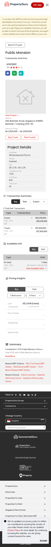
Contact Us (10, 406)
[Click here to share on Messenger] (7, 73)
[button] (25, 280)
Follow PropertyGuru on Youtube (24, 394)
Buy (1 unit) (13, 137)
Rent (25, 202)
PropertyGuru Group (14, 400)
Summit (25, 458)
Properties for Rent (13, 504)
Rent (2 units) (30, 137)
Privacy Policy (14, 530)
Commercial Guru (25, 437)
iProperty (25, 476)
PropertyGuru (11, 486)
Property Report (25, 467)
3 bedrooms (16, 295)
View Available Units (35, 268)
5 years (36, 202)
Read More (10, 356)
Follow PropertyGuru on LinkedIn (28, 394)
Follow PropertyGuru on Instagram (19, 394)
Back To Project (15, 45)
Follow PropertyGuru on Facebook (15, 394)
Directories (10, 492)
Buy (15, 202)
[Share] (21, 73)
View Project (11, 115)
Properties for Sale (13, 498)
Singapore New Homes (15, 510)
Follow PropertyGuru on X (32, 395)
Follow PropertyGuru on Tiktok (35, 395)
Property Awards (25, 446)
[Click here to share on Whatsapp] (14, 73)
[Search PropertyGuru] (44, 427)
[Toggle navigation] (47, 5)
